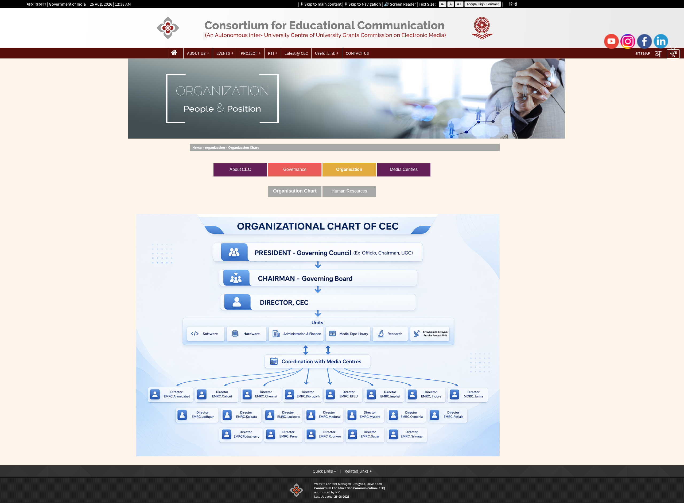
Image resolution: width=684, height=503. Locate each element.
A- (442, 4)
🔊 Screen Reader (400, 4)
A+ (459, 4)
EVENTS (223, 53)
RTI (271, 53)
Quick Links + (324, 471)
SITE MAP (642, 53)
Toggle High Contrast (483, 4)
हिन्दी (513, 4)
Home (197, 147)
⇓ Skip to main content (320, 4)
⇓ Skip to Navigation (362, 4)
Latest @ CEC (296, 53)
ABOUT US (196, 53)
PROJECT (249, 53)
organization (215, 147)
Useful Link (325, 53)
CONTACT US (357, 53)
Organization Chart (243, 147)
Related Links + (358, 471)
